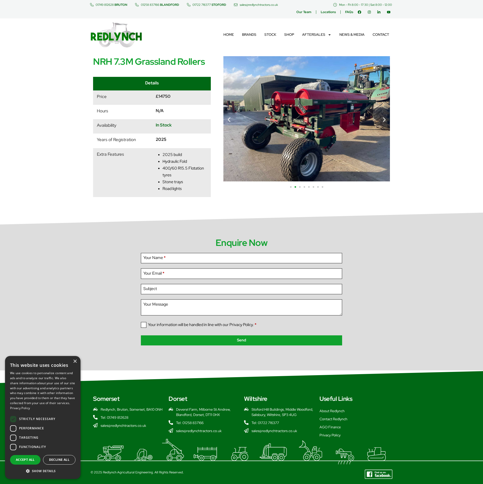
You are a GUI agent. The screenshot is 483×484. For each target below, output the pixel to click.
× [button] (75, 361)
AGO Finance (330, 427)
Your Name (154, 257)
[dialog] (42, 417)
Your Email (153, 273)
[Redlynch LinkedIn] (380, 12)
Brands (249, 34)
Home (228, 34)
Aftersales (313, 34)
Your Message (155, 304)
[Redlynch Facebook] (361, 12)
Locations (328, 12)
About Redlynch (332, 411)
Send (241, 340)
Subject (150, 288)
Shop (289, 34)
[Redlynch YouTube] (390, 12)
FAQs (349, 12)
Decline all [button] (59, 460)
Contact (381, 34)
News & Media (352, 34)
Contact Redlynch (333, 419)
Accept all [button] (25, 460)
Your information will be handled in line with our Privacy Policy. (202, 324)
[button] (229, 119)
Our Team (303, 12)
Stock (270, 34)
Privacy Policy (330, 435)
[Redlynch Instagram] (370, 12)
